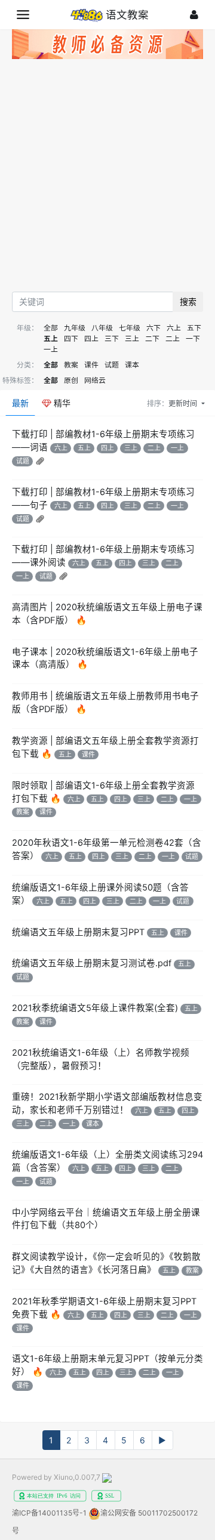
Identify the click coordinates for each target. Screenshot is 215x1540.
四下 (71, 338)
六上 (174, 327)
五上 (51, 338)
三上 (132, 338)
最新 (20, 403)
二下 (152, 338)
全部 (51, 327)
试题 (112, 364)
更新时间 (183, 403)
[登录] (194, 14)
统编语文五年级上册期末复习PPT (78, 932)
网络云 (95, 380)
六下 (153, 327)
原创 (71, 380)
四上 (91, 338)
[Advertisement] (107, 178)
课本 (132, 364)
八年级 (102, 327)
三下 (112, 338)
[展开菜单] (23, 14)
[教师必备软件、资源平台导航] (107, 46)
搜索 (188, 301)
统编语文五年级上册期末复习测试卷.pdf (91, 963)
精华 (60, 403)
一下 (193, 338)
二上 (172, 338)
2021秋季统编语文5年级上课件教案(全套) (95, 1008)
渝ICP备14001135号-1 (49, 1512)
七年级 (129, 327)
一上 (51, 349)
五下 (194, 327)
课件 (91, 364)
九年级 (74, 327)
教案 (71, 364)
